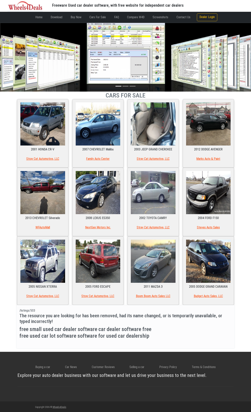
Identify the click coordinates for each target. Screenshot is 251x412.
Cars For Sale (97, 17)
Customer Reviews (103, 367)
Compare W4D (136, 17)
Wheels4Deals (59, 407)
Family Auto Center (98, 159)
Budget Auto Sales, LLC (208, 296)
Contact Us (183, 17)
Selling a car (136, 367)
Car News (71, 367)
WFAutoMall (42, 227)
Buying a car (42, 367)
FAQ (116, 17)
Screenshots (160, 17)
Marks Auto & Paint (208, 159)
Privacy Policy (168, 367)
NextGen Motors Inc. (98, 227)
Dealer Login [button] (207, 17)
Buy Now (76, 17)
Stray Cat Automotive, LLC (42, 159)
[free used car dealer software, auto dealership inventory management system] (25, 5)
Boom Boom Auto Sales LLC (153, 296)
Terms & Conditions (204, 367)
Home (39, 17)
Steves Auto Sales (208, 227)
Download (56, 17)
